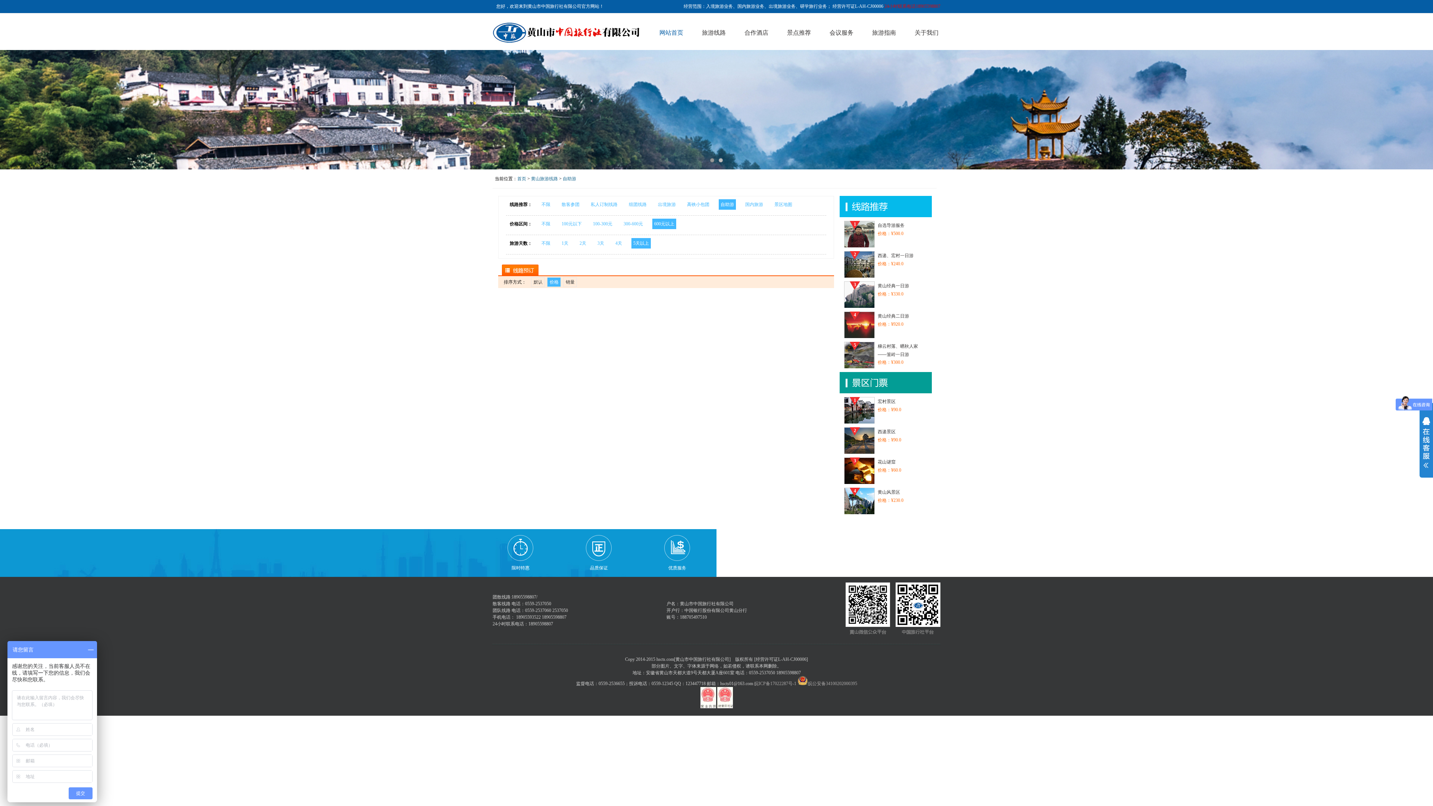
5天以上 (641, 243)
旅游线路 (714, 32)
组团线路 (638, 204)
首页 (521, 178)
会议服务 (841, 32)
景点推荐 (799, 32)
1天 (565, 243)
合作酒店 (756, 32)
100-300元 (602, 224)
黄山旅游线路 (544, 178)
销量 (570, 282)
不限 (545, 204)
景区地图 (783, 204)
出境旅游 (667, 204)
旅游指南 (884, 32)
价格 (554, 282)
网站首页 (671, 32)
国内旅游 (754, 204)
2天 (583, 243)
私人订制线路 (604, 204)
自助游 (569, 178)
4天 (618, 243)
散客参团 (571, 204)
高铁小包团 (698, 204)
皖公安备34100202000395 (832, 683)
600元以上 (664, 224)
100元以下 (572, 224)
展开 (1426, 443)
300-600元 (633, 224)
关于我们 (927, 32)
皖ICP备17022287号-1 (775, 683)
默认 (538, 282)
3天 (600, 243)
